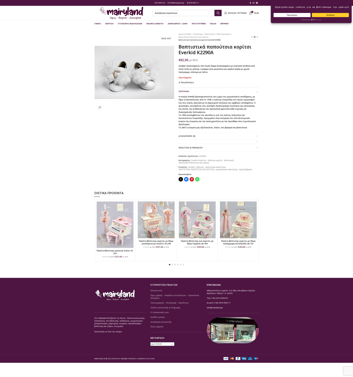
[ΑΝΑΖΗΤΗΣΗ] (218, 13)
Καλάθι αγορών (157, 317)
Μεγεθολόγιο (187, 82)
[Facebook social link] (250, 3)
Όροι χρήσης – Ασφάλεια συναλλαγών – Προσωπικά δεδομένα (174, 296)
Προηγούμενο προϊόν (251, 37)
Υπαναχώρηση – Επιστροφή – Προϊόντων (169, 302)
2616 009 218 (159, 3)
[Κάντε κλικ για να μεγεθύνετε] (99, 107)
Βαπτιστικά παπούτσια (215, 167)
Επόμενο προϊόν (257, 37)
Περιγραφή (184, 91)
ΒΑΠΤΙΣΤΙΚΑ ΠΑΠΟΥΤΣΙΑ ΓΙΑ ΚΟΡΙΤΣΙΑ (196, 169)
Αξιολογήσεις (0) (187, 136)
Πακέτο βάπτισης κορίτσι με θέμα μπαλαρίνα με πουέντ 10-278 (156, 242)
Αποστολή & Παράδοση (190, 147)
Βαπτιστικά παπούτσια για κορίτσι (193, 37)
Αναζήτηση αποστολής (161, 322)
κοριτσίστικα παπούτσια (226, 169)
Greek (158, 344)
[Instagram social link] (253, 3)
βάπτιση (200, 167)
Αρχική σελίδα (185, 34)
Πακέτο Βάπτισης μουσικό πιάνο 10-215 (115, 252)
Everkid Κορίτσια (198, 160)
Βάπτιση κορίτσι (224, 34)
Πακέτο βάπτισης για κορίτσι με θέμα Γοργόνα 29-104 (197, 242)
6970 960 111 (193, 3)
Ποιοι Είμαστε (157, 326)
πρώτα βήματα (245, 169)
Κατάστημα (198, 34)
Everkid (191, 167)
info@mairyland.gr (177, 3)
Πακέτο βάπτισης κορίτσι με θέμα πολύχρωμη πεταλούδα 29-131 (238, 242)
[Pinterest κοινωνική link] (257, 3)
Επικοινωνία (156, 290)
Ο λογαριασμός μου (159, 312)
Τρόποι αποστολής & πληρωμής (165, 307)
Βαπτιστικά (210, 34)
